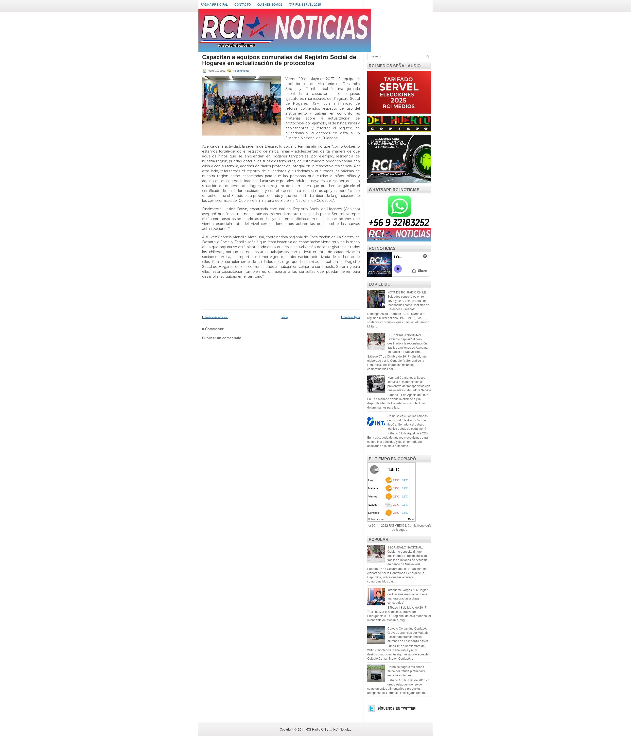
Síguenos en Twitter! (396, 708)
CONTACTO (242, 4)
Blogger (401, 529)
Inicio (284, 317)
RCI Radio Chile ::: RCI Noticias (328, 729)
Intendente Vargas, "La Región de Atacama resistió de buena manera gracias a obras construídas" (407, 596)
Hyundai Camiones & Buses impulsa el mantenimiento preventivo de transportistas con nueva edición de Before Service (409, 383)
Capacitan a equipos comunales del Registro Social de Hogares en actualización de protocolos (279, 60)
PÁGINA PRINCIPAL (214, 4)
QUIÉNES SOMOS (269, 4)
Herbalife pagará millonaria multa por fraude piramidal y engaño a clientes (406, 671)
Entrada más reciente (215, 317)
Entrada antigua (350, 317)
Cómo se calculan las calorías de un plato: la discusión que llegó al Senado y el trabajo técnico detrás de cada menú (407, 422)
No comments (240, 70)
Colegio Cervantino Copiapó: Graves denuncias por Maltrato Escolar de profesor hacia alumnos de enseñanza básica (408, 634)
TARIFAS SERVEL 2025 (305, 4)
